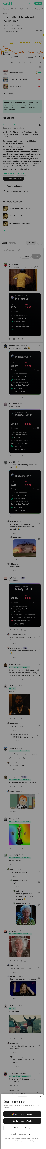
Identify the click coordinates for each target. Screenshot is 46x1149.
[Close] (40, 1096)
